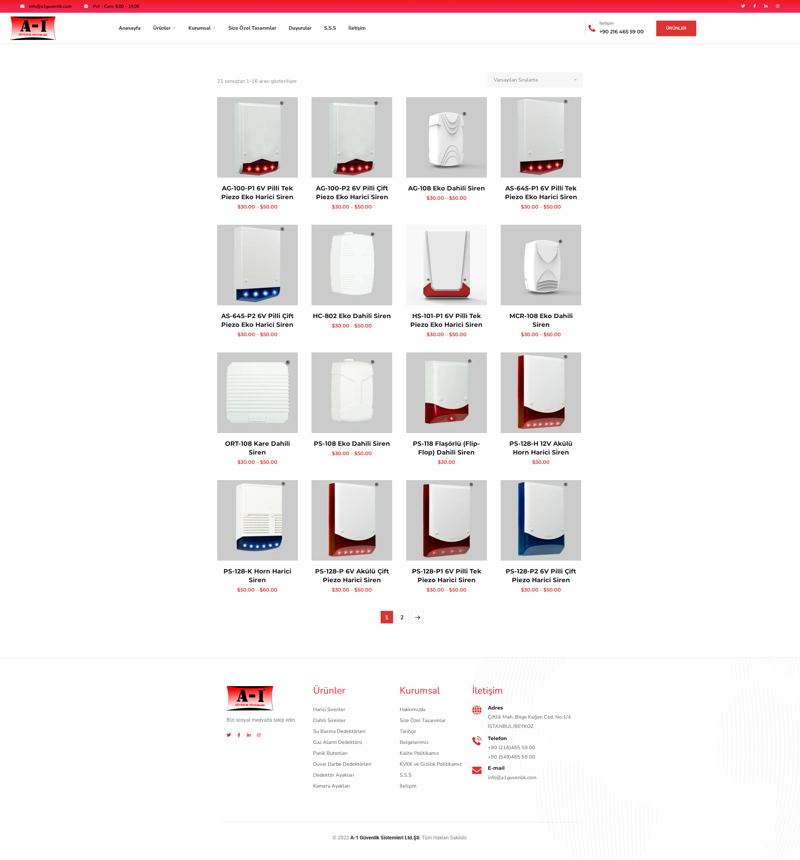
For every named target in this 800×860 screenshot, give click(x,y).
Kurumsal (199, 28)
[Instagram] (778, 6)
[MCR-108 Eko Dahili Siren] (541, 265)
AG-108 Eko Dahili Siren (446, 188)
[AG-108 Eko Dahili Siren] (446, 137)
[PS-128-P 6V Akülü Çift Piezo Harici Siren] (352, 520)
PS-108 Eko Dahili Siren (352, 443)
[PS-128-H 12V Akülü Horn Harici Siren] (541, 392)
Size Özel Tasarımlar (252, 28)
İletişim (357, 28)
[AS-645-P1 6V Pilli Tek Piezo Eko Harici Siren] (541, 137)
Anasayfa (130, 28)
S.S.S (330, 28)
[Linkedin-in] (766, 6)
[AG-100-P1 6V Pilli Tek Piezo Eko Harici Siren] (257, 137)
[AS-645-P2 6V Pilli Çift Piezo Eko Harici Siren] (257, 265)
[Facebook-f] (755, 6)
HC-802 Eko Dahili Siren (352, 316)
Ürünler (162, 28)
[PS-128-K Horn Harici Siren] (257, 520)
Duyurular (300, 28)
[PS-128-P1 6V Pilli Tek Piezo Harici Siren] (446, 520)
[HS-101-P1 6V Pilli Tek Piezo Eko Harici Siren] (446, 265)
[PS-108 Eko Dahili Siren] (352, 392)
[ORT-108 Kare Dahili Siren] (257, 392)
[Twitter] (743, 6)
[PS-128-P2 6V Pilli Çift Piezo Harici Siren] (541, 520)
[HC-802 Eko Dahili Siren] (352, 265)
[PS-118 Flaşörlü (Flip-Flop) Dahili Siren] (446, 392)
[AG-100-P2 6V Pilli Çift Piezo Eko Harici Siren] (352, 137)
